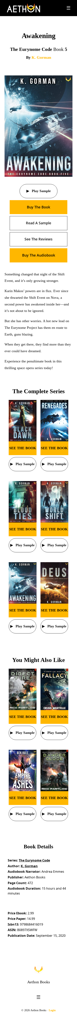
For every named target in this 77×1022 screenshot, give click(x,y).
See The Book (22, 448)
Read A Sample (38, 223)
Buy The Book (38, 207)
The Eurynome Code (34, 860)
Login (52, 1010)
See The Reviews (38, 239)
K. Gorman (41, 57)
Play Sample (41, 191)
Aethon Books (38, 982)
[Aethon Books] (23, 8)
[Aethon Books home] (38, 969)
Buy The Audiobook (38, 255)
